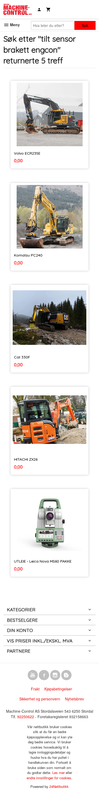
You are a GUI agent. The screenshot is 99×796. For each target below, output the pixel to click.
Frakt (35, 688)
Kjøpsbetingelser (58, 688)
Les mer (59, 772)
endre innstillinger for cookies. (49, 777)
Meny (14, 24)
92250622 (25, 716)
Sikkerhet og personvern (39, 698)
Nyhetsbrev (74, 698)
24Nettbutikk (59, 786)
